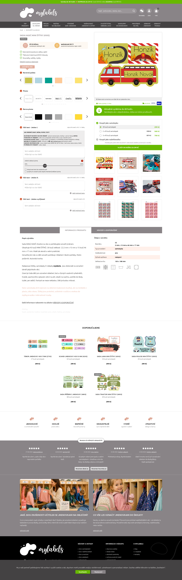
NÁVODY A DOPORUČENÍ (63, 303)
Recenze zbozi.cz (82, 469)
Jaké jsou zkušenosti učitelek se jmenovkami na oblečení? (54, 515)
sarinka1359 (66, 452)
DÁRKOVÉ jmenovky (147, 25)
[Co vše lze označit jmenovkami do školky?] (127, 495)
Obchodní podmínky (113, 554)
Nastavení (98, 572)
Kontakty (137, 554)
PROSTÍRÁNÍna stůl (136, 25)
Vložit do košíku (128, 147)
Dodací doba (110, 551)
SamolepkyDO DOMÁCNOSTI (121, 25)
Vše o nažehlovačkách (85, 551)
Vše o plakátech (83, 557)
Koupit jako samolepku (109, 123)
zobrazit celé (24, 530)
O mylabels (137, 551)
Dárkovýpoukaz (157, 25)
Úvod (21, 30)
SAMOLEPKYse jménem (36, 25)
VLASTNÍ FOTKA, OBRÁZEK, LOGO (106, 25)
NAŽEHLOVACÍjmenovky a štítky (88, 25)
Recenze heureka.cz (99, 469)
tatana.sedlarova (38, 452)
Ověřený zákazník (123, 452)
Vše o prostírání (83, 554)
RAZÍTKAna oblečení (56, 25)
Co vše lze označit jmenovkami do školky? (118, 515)
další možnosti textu (78, 193)
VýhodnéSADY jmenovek (70, 25)
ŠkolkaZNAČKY (46, 25)
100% (45, 165)
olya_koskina (94, 452)
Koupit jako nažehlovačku (110, 139)
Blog (135, 549)
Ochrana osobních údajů (114, 557)
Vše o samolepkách (84, 549)
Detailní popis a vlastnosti (29, 62)
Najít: (100, 11)
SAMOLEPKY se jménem (33, 30)
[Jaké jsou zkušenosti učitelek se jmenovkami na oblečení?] (54, 495)
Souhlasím (83, 572)
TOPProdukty (25, 25)
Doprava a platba (112, 549)
